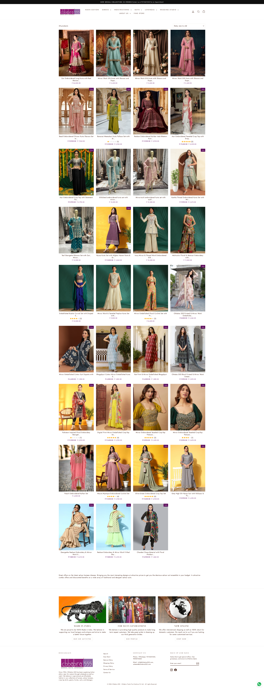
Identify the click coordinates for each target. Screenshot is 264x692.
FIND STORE (139, 13)
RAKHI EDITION (92, 10)
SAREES (106, 10)
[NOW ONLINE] (181, 609)
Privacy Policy (108, 666)
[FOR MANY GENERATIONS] (132, 609)
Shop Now (181, 639)
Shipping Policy (108, 663)
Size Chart (106, 657)
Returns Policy (108, 660)
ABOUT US (124, 13)
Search (105, 654)
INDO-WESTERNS (122, 10)
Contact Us (107, 672)
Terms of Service (109, 669)
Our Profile (132, 639)
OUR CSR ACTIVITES (82, 639)
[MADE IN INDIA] (82, 609)
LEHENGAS (150, 10)
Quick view (76, 74)
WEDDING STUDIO (168, 10)
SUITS (137, 10)
